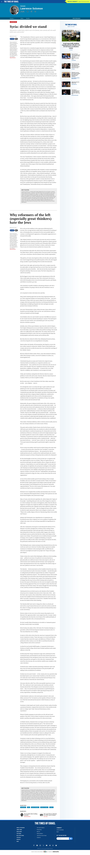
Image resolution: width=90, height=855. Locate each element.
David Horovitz (74, 84)
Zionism (51, 807)
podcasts (19, 839)
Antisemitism (23, 807)
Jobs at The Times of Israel (41, 835)
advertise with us (40, 833)
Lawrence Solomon (31, 8)
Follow (22, 11)
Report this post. (13, 57)
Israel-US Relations (35, 807)
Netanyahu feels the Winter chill (75, 83)
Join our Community (72, 1)
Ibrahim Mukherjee (27, 816)
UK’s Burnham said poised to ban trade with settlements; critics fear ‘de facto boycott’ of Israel (76, 65)
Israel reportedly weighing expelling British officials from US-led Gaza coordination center (71, 46)
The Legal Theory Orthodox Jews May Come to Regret (50, 814)
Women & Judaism (44, 807)
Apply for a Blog (76, 18)
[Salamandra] (56, 851)
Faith (28, 807)
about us (38, 831)
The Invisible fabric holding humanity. (30, 814)
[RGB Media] (46, 851)
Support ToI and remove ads (83, 1)
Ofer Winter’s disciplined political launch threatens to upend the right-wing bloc (76, 91)
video (18, 841)
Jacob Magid (74, 60)
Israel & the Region (20, 827)
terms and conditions (41, 827)
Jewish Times (19, 829)
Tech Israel (19, 833)
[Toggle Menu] (1, 1)
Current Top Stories (71, 26)
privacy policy (39, 829)
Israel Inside (19, 831)
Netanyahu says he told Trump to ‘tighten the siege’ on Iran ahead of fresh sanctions (76, 74)
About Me (27, 18)
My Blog (22, 18)
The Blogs (22, 6)
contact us (39, 837)
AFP (75, 78)
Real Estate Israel (20, 835)
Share (12, 38)
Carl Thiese (46, 816)
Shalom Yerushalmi (75, 95)
